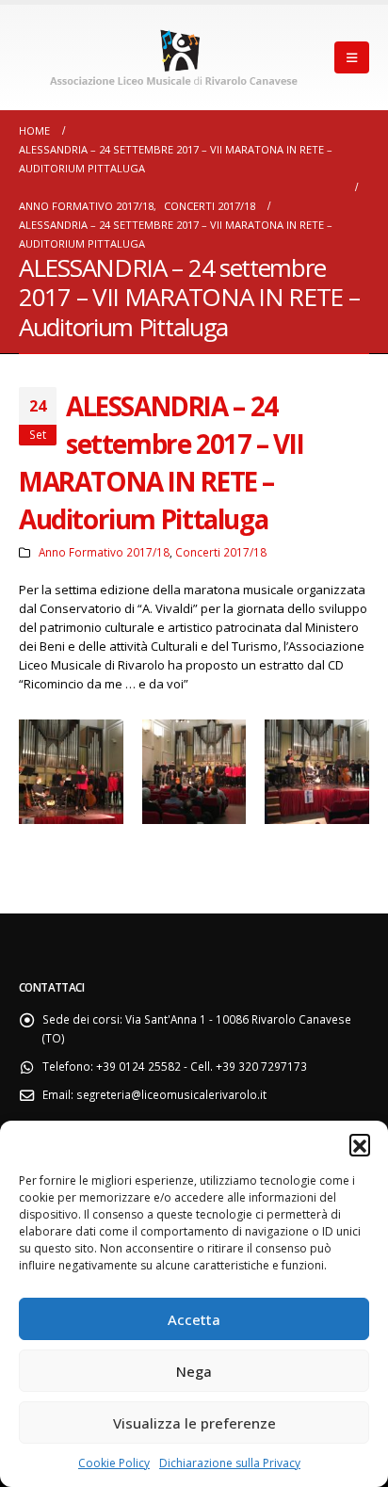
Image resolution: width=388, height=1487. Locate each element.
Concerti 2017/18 (221, 551)
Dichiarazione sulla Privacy (229, 1463)
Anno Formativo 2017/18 (104, 551)
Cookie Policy (114, 1463)
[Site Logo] (176, 57)
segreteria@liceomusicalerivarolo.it (171, 1094)
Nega (194, 1371)
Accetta (194, 1319)
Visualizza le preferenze (194, 1423)
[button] (359, 1144)
